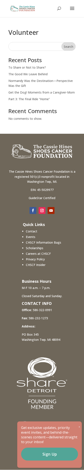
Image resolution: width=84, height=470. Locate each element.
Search (68, 47)
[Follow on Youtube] (51, 210)
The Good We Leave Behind (28, 74)
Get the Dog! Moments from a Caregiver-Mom (41, 92)
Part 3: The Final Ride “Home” (29, 99)
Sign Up (49, 454)
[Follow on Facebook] (33, 210)
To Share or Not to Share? (27, 67)
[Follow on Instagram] (42, 210)
